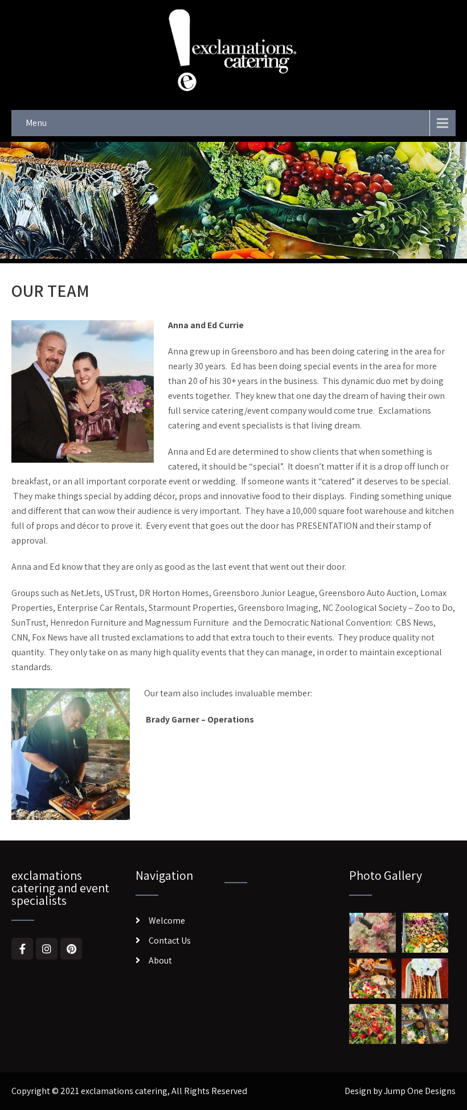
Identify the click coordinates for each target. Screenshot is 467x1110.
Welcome (167, 921)
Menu (36, 123)
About (160, 960)
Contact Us (170, 940)
